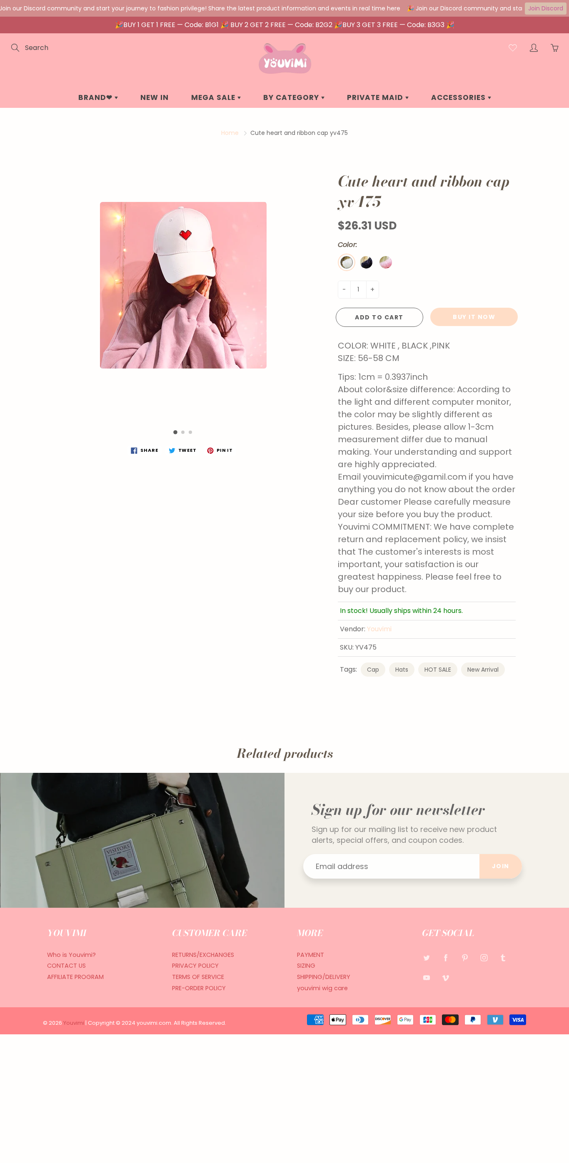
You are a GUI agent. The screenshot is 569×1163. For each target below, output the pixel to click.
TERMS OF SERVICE (198, 977)
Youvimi (379, 629)
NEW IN (154, 97)
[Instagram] (484, 958)
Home (230, 133)
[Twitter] (426, 958)
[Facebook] (445, 958)
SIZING (306, 965)
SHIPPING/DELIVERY (323, 977)
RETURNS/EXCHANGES (203, 955)
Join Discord (545, 8)
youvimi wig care (322, 988)
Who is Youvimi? (71, 955)
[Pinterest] (464, 958)
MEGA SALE (214, 97)
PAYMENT (310, 955)
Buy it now (474, 317)
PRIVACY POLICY (195, 965)
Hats (401, 669)
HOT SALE (437, 669)
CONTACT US (66, 965)
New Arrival (483, 669)
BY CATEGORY (292, 97)
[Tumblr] (503, 958)
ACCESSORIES (459, 97)
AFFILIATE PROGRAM (75, 977)
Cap (373, 669)
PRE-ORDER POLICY (199, 988)
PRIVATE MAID (376, 97)
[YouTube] (426, 977)
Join (500, 866)
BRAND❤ (96, 97)
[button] (175, 432)
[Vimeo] (445, 977)
